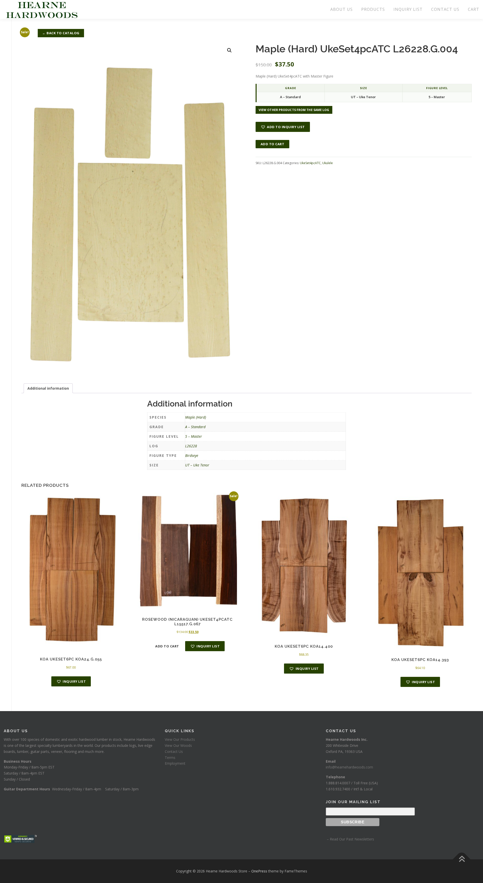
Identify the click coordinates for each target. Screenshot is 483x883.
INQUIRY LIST (408, 9)
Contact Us (174, 751)
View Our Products (180, 739)
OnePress (259, 871)
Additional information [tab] (48, 388)
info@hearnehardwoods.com (349, 767)
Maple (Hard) (195, 417)
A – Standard (195, 426)
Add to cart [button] (167, 646)
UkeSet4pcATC (310, 163)
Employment (175, 763)
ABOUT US (341, 9)
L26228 (191, 446)
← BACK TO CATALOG (60, 33)
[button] (229, 50)
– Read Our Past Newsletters (350, 839)
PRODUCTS (373, 9)
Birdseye (191, 455)
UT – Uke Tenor (197, 465)
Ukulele (327, 163)
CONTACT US (445, 9)
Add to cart (273, 144)
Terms (170, 757)
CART (473, 9)
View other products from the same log (294, 110)
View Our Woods (178, 745)
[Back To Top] (462, 859)
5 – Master (193, 436)
